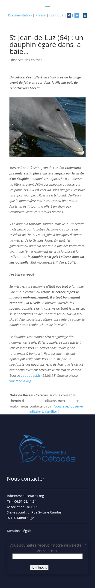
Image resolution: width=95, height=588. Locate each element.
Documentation (20, 15)
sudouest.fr (32, 375)
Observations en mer (25, 60)
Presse (41, 15)
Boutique (56, 15)
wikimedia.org (20, 381)
